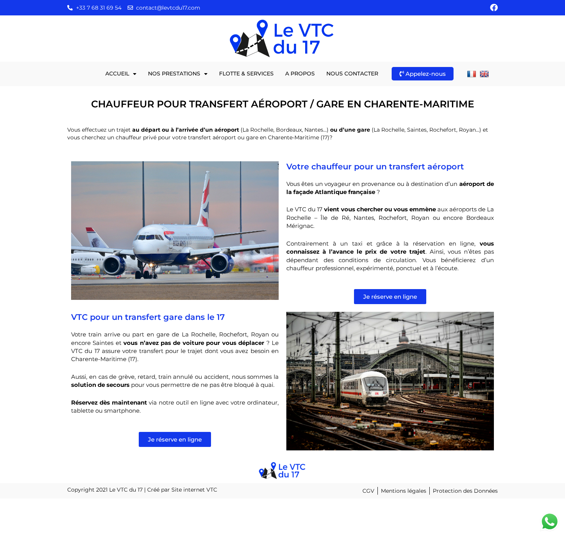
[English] (485, 73)
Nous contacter (352, 73)
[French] (472, 73)
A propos (300, 73)
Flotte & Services (246, 73)
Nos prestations (174, 73)
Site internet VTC (194, 489)
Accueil (117, 73)
